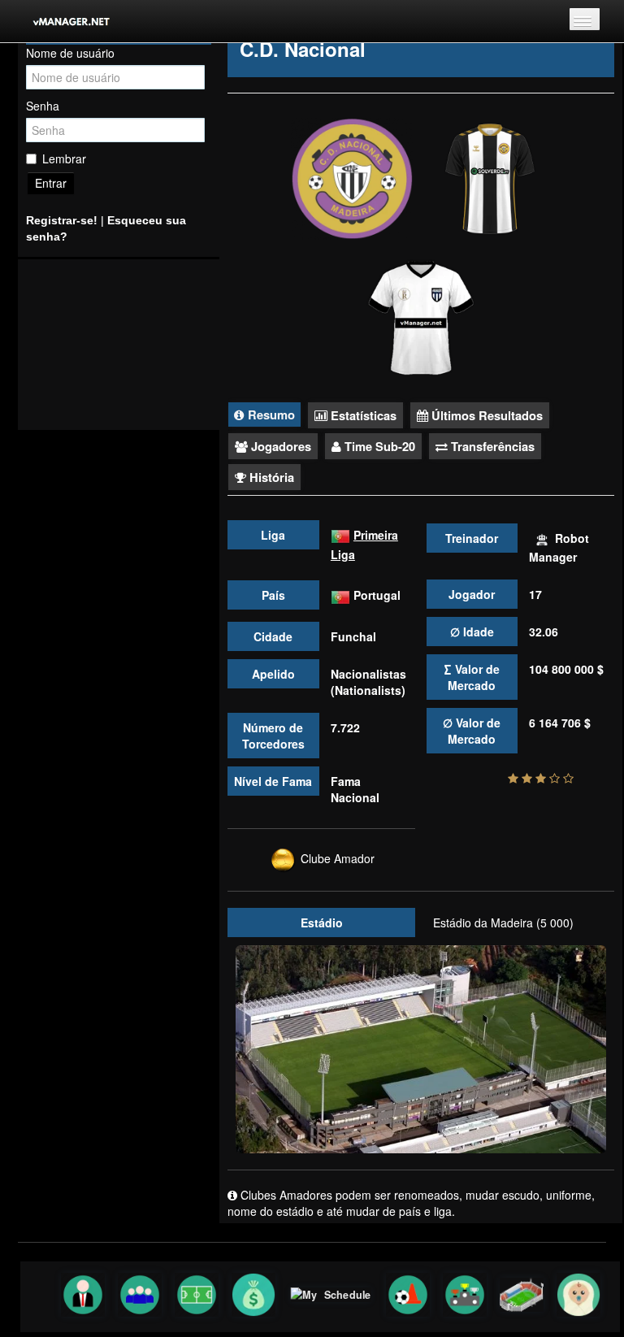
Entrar (51, 183)
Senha (42, 106)
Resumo (270, 414)
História (270, 477)
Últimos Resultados (485, 415)
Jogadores (279, 446)
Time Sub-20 (378, 446)
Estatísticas (361, 415)
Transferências (491, 446)
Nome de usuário (70, 53)
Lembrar (64, 158)
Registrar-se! (62, 220)
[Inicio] (60, 21)
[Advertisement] (118, 344)
